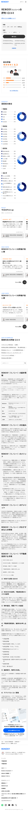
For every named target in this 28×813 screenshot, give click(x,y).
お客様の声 (17, 741)
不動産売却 (4, 763)
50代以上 (20, 26)
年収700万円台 (13, 274)
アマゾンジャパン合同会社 (7, 355)
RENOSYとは (4, 785)
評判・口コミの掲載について (8, 18)
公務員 (16, 344)
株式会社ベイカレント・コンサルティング (11, 352)
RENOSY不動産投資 (9, 741)
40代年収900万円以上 (8, 43)
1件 (24, 87)
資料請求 (9, 583)
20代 (8, 26)
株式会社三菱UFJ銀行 (6, 358)
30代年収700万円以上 (20, 40)
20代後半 (7, 319)
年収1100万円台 (13, 235)
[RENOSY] (14, 749)
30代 (12, 26)
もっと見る (18, 282)
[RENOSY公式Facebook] (12, 805)
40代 (15, 26)
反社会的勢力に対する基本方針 (8, 798)
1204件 (23, 82)
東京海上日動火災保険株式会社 (8, 347)
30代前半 (7, 235)
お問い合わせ (20, 583)
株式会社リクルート (6, 350)
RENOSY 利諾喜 (5, 773)
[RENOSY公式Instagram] (6, 805)
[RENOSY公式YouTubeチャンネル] (9, 805)
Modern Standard (6, 770)
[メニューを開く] (25, 1)
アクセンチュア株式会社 (7, 344)
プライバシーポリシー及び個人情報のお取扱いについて (13, 794)
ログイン (22, 1)
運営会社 (3, 783)
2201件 (23, 78)
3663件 (23, 80)
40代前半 (7, 274)
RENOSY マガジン (5, 776)
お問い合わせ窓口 (5, 791)
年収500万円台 (13, 319)
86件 (24, 85)
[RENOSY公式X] (16, 805)
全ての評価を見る (14, 90)
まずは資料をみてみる (14, 730)
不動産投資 (4, 761)
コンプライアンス (5, 800)
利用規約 (3, 788)
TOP (2, 741)
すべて (4, 26)
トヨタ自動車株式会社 (18, 350)
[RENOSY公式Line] (2, 805)
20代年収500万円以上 (8, 40)
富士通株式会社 (21, 347)
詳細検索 (14, 48)
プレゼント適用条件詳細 (10, 735)
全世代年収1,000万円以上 (20, 44)
